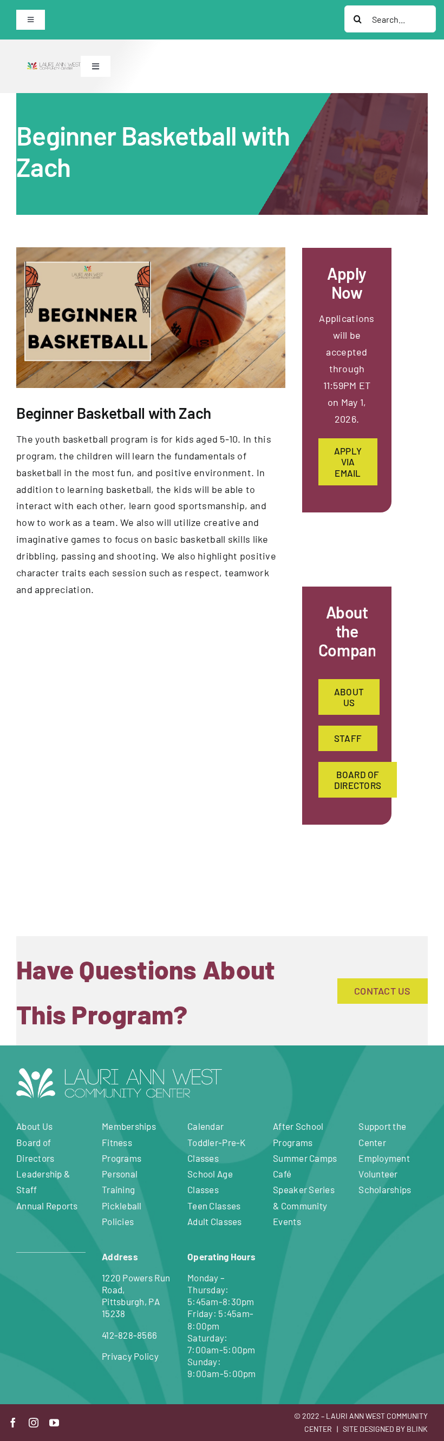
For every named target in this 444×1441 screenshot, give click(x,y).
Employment (384, 1158)
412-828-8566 (129, 1335)
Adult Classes (214, 1221)
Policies (118, 1221)
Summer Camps (305, 1158)
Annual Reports (47, 1205)
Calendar (205, 1126)
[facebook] (13, 1422)
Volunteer (377, 1173)
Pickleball (122, 1205)
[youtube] (54, 1422)
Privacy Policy (130, 1356)
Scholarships (384, 1189)
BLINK (417, 1428)
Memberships (129, 1126)
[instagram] (33, 1422)
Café (282, 1173)
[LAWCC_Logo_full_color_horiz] (54, 67)
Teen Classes (213, 1205)
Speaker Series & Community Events (304, 1205)
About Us (34, 1126)
